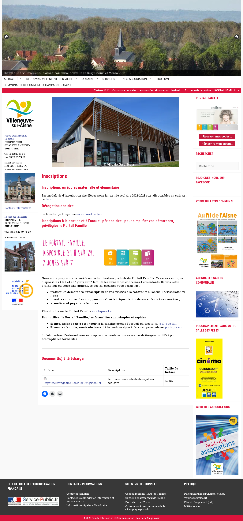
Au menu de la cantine (198, 90)
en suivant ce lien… (90, 214)
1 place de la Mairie (16, 216)
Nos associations (135, 79)
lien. (49, 199)
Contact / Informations (18, 208)
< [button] (6, 37)
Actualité (11, 79)
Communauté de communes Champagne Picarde (38, 85)
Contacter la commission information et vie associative (90, 499)
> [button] (236, 37)
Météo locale (192, 506)
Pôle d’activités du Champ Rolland (204, 493)
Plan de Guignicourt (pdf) (198, 502)
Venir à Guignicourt (195, 498)
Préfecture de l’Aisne (138, 502)
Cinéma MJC (101, 90)
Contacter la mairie (77, 493)
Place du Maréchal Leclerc (16, 137)
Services (108, 79)
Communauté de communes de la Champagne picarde (145, 507)
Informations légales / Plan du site (86, 505)
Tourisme (163, 79)
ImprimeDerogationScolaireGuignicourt (72, 383)
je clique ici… (168, 323)
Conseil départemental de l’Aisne (145, 498)
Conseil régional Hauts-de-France (145, 493)
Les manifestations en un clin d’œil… (160, 90)
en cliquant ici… (103, 311)
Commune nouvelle (124, 90)
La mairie (87, 79)
